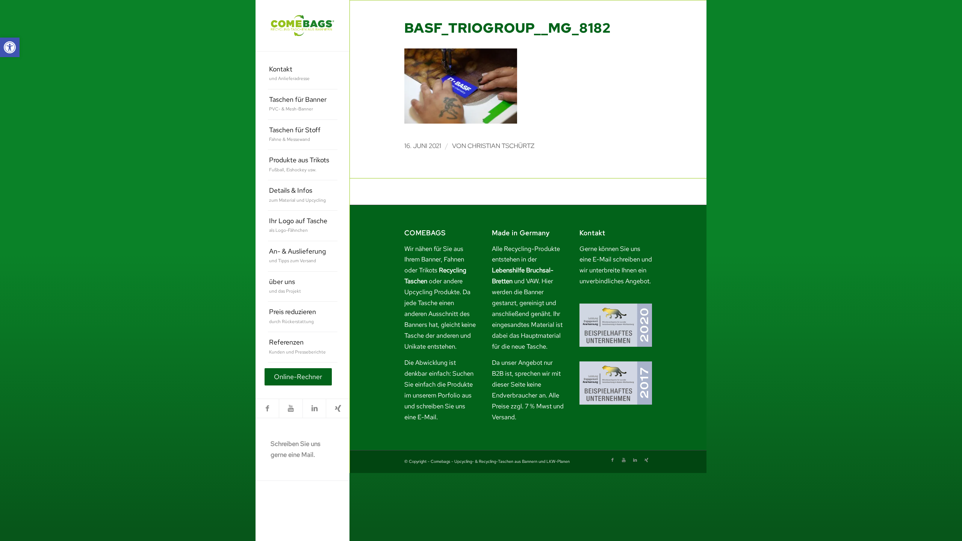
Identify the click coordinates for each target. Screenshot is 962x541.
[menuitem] (302, 74)
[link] (10, 47)
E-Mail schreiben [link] (616, 259)
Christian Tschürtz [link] (500, 146)
